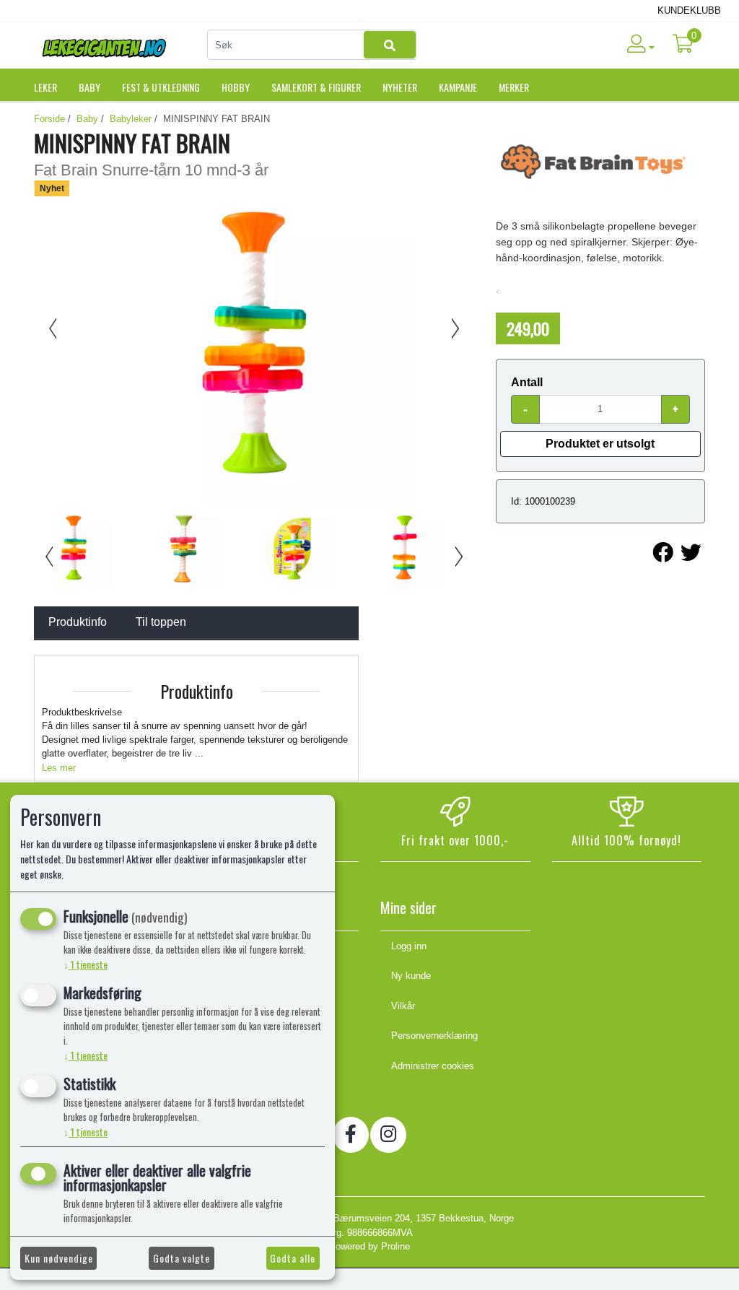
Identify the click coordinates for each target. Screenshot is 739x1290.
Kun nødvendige (59, 1257)
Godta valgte (181, 1257)
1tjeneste (86, 964)
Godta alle (292, 1257)
